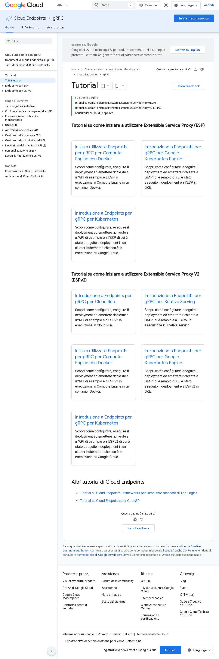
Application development (124, 69)
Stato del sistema (114, 601)
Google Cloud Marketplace (71, 596)
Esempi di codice (152, 598)
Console (151, 5)
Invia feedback (189, 86)
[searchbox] (28, 41)
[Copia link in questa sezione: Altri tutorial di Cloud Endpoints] (149, 482)
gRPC (58, 18)
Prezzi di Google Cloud (78, 588)
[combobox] (113, 5)
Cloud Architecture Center (153, 606)
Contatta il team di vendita (75, 606)
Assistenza (55, 27)
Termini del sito (122, 634)
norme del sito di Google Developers (99, 554)
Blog (183, 581)
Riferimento (30, 27)
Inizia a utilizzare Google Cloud (157, 589)
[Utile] (195, 69)
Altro (60, 5)
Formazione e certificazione (150, 616)
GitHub (145, 581)
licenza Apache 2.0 (174, 550)
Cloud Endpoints (30, 18)
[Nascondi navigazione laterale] (51, 651)
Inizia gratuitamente (194, 18)
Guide (9, 27)
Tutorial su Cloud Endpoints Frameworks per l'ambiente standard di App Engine (138, 493)
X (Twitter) (187, 594)
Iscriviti (170, 650)
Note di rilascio (111, 594)
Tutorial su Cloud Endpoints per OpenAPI (110, 501)
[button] (28, 85)
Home (75, 69)
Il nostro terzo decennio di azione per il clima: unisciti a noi (103, 641)
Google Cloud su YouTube (190, 603)
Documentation (94, 69)
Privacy (103, 634)
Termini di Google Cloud (152, 634)
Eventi (184, 588)
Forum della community (118, 581)
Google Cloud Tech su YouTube (194, 613)
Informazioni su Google (78, 634)
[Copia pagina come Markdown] (116, 86)
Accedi (209, 5)
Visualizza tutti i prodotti (79, 581)
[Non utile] (202, 69)
